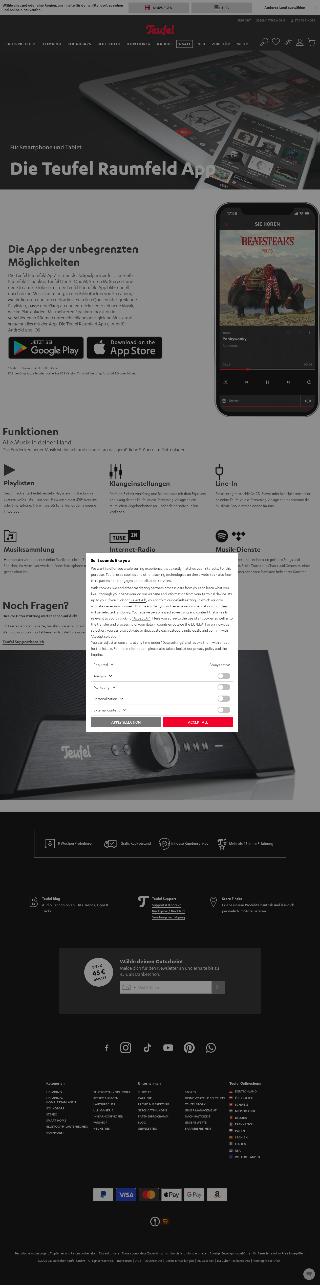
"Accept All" (141, 618)
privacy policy (203, 648)
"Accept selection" (105, 636)
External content (107, 710)
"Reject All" (137, 600)
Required (101, 664)
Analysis (100, 676)
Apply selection (126, 722)
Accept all (198, 722)
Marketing (102, 687)
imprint (96, 654)
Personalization (105, 698)
